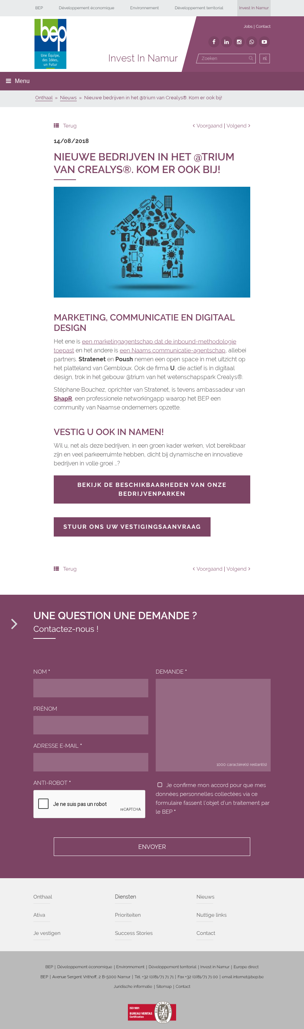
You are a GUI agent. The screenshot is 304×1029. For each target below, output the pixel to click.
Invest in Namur (215, 967)
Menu (22, 81)
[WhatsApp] (251, 41)
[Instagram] (239, 41)
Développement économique (87, 8)
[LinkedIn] (226, 41)
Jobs (248, 26)
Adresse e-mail (57, 746)
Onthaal (42, 897)
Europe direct (246, 967)
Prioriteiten (128, 915)
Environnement (144, 8)
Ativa (39, 915)
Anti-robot (52, 783)
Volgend (237, 126)
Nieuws (205, 897)
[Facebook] (213, 41)
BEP (39, 8)
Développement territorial (199, 8)
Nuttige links (211, 915)
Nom (41, 671)
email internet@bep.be (243, 977)
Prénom (45, 709)
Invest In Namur (254, 8)
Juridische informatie (133, 986)
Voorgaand (209, 126)
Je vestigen (46, 933)
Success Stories (134, 933)
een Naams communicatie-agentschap (172, 350)
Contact (263, 26)
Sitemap (164, 986)
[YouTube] (264, 41)
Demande (171, 671)
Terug (70, 126)
